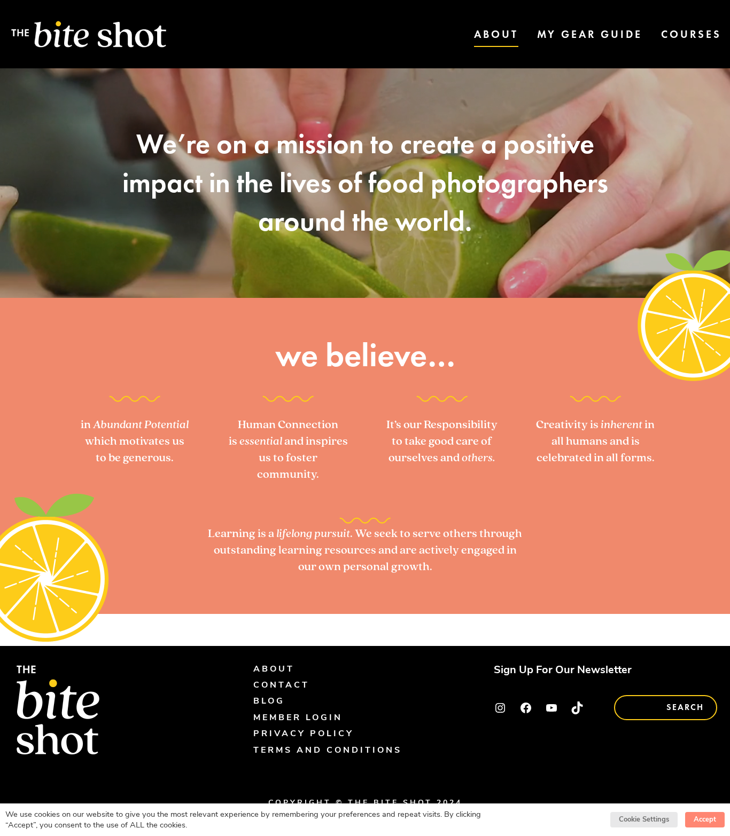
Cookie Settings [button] (644, 819)
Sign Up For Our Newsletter (563, 670)
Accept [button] (705, 819)
